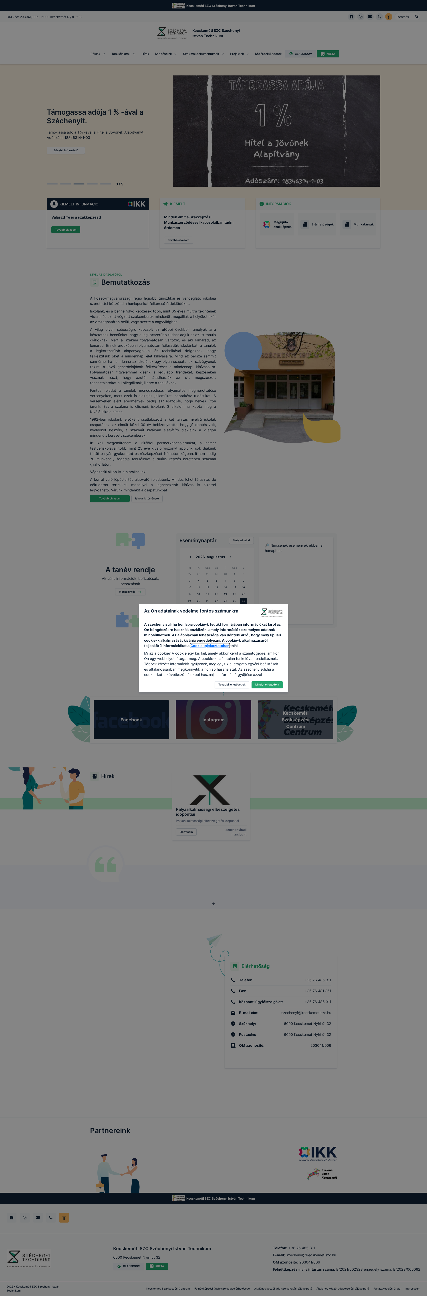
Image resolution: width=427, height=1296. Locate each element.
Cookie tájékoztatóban (210, 645)
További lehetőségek (232, 684)
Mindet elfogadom (267, 684)
